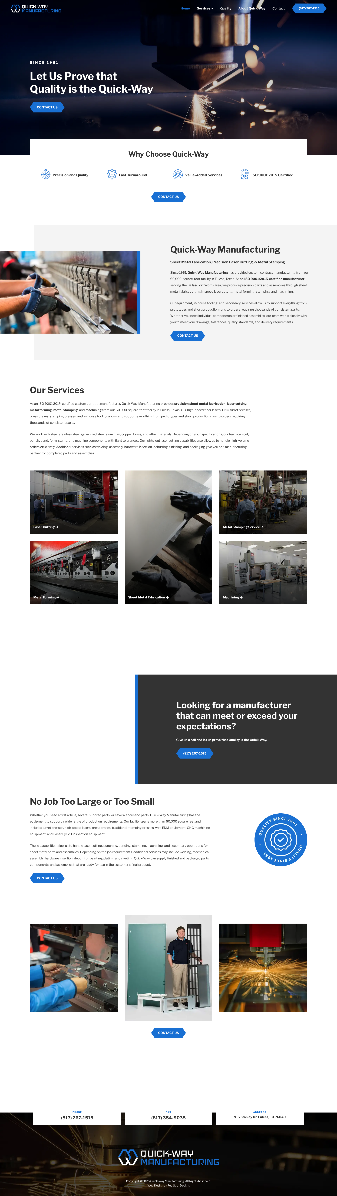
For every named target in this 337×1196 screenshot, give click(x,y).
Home (185, 8)
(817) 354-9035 (168, 1117)
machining (93, 410)
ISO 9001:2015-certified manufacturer (274, 279)
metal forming (41, 410)
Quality (225, 8)
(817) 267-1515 (77, 1117)
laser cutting (237, 403)
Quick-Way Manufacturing (208, 272)
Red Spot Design (178, 1185)
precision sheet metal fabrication (200, 403)
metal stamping (65, 410)
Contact (278, 8)
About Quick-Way (251, 8)
